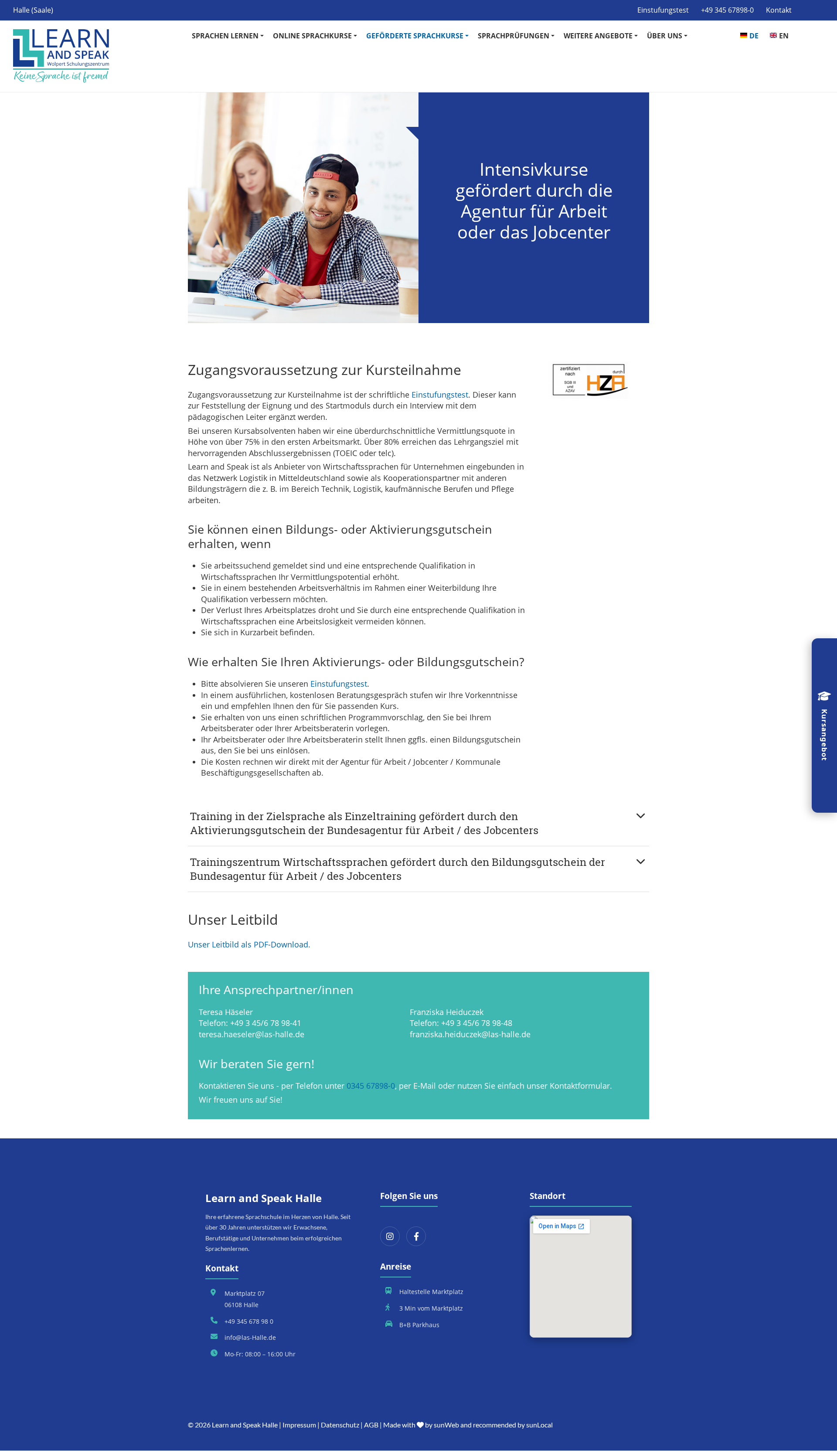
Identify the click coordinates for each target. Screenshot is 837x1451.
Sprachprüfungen (513, 36)
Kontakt (779, 10)
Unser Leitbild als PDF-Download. (249, 944)
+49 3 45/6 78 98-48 (476, 1023)
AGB (371, 1424)
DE (754, 36)
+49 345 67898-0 (727, 10)
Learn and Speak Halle (245, 1424)
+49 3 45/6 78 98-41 (265, 1023)
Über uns (664, 36)
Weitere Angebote (598, 36)
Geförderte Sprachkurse (414, 36)
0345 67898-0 (371, 1085)
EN (784, 36)
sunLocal (539, 1424)
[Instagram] (390, 1236)
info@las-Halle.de (250, 1337)
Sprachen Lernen (225, 36)
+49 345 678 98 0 (249, 1321)
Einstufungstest (663, 10)
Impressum (299, 1424)
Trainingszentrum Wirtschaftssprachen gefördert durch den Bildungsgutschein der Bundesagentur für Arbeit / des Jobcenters (397, 869)
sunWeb (446, 1424)
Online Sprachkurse (312, 36)
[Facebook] (416, 1236)
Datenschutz (340, 1424)
